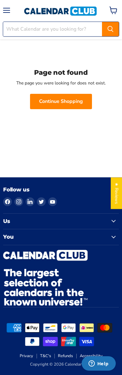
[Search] (110, 29)
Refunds (65, 356)
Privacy (26, 356)
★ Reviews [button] (116, 193)
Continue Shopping (61, 101)
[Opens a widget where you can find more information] (98, 364)
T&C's (45, 356)
